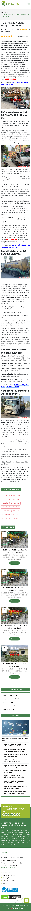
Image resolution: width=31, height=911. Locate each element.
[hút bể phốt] (11, 896)
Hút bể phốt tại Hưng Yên (10, 511)
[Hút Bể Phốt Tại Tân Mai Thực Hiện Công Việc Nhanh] (14, 615)
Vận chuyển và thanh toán (10, 878)
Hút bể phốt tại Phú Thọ (10, 518)
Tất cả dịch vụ (9, 702)
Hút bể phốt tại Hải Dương (11, 495)
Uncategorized (9, 709)
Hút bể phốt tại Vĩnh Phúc (10, 503)
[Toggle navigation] (29, 3)
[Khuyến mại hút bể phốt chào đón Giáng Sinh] (15, 729)
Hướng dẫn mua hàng (9, 875)
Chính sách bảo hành (9, 880)
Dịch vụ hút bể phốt (11, 695)
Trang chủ (4, 12)
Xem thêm (14, 563)
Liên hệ (5, 883)
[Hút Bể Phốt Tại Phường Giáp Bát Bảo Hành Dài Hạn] (14, 539)
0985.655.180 (11, 814)
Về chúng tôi (6, 873)
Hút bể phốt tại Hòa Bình (10, 499)
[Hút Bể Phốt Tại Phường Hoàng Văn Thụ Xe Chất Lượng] (14, 577)
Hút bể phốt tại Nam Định (10, 507)
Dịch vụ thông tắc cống (12, 699)
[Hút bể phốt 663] (10, 3)
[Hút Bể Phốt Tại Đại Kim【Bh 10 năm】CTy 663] (14, 653)
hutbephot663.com (20, 905)
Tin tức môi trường (10, 706)
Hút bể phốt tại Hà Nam (10, 514)
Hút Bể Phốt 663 (18, 909)
